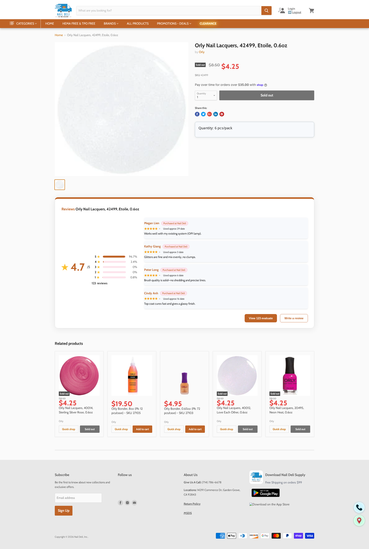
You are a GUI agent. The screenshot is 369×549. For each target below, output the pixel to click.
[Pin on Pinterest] (221, 114)
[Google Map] (359, 520)
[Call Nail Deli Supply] (359, 507)
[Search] (266, 10)
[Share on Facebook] (197, 114)
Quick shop (68, 429)
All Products (138, 23)
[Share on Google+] (209, 114)
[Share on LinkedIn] (215, 114)
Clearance (208, 23)
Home (49, 23)
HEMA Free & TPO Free (78, 23)
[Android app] (265, 493)
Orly (201, 52)
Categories (25, 23)
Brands (110, 23)
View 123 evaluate (261, 318)
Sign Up (63, 510)
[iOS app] (269, 504)
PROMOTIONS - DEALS (173, 23)
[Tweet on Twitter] (203, 114)
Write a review (293, 318)
